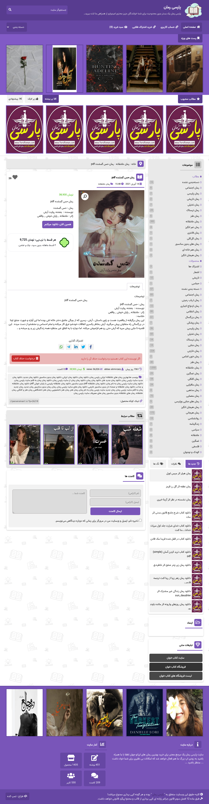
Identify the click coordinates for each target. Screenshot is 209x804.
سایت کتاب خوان (175, 658)
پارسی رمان (95, 377)
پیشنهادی (13, 99)
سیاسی (195, 430)
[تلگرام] (69, 347)
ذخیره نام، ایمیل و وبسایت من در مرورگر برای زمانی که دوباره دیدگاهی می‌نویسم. (96, 521)
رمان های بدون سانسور (187, 244)
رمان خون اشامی (190, 356)
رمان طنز (74, 390)
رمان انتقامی (192, 311)
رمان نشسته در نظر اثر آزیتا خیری (174, 499)
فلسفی (195, 446)
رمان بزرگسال (192, 317)
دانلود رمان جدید (30, 377)
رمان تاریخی (193, 199)
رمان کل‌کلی (193, 238)
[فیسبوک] (91, 347)
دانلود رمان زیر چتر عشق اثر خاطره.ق (172, 565)
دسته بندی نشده (190, 289)
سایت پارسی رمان (81, 393)
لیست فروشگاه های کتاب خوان (175, 676)
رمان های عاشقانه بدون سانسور (121, 393)
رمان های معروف (98, 393)
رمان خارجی (193, 351)
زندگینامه (194, 424)
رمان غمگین (193, 373)
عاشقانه (195, 435)
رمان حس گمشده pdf (123, 177)
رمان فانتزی (193, 233)
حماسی (195, 283)
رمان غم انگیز (192, 227)
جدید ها (192, 464)
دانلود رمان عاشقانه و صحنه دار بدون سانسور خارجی (111, 387)
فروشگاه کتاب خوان (175, 667)
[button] (85, 196)
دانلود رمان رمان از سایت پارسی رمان (69, 380)
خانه (133, 164)
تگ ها (156, 464)
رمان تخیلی (193, 205)
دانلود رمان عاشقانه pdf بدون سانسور (88, 383)
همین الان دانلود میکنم (57, 224)
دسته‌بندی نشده (190, 182)
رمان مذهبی (192, 390)
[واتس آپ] (61, 347)
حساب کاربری (168, 27)
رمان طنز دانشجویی (60, 390)
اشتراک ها (194, 266)
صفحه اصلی (189, 27)
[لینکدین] (76, 347)
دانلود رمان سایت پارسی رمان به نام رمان (124, 383)
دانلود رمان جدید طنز (111, 380)
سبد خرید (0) (116, 27)
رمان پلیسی (193, 193)
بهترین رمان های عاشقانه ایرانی (114, 377)
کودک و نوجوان (191, 452)
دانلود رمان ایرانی (70, 377)
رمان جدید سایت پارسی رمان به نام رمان (97, 390)
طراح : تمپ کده (15, 796)
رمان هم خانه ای (190, 250)
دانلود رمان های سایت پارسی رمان (72, 387)
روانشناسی (193, 418)
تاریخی (195, 278)
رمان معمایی (192, 396)
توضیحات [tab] (135, 286)
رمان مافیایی (192, 385)
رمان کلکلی (193, 379)
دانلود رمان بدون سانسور (50, 377)
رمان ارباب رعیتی (190, 300)
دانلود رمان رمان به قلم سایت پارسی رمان (33, 380)
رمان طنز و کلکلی (24, 390)
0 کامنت (61, 369)
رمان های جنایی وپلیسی (187, 401)
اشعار (196, 272)
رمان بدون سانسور (42, 387)
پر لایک (31, 99)
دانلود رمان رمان (94, 380)
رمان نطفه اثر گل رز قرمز (178, 486)
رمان (85, 300)
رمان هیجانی (192, 413)
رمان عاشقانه (122, 164)
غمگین (195, 441)
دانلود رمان (84, 377)
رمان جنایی (193, 345)
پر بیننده (49, 99)
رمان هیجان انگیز (190, 255)
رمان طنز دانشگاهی (42, 390)
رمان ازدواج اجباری (189, 306)
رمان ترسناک (192, 210)
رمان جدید (28, 387)
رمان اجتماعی (192, 188)
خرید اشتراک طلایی (142, 27)
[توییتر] (83, 347)
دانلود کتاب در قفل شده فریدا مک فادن (170, 539)
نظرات (174, 464)
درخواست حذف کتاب (24, 358)
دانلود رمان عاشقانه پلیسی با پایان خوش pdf (50, 383)
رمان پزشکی (193, 323)
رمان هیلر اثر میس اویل (178, 473)
